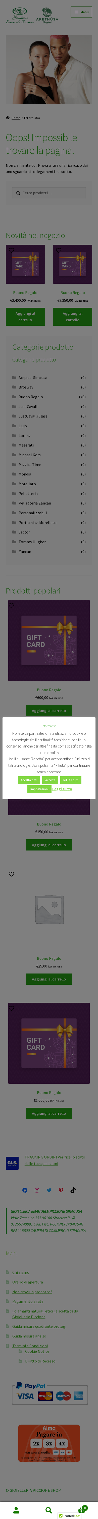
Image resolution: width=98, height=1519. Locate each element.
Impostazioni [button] (39, 789)
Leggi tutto (62, 788)
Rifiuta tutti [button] (70, 780)
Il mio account (16, 1510)
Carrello (75, 1506)
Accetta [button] (50, 780)
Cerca (49, 1510)
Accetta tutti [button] (29, 780)
